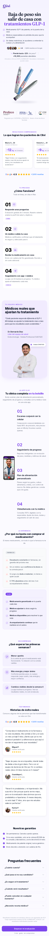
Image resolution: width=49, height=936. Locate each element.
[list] (24, 154)
